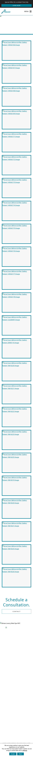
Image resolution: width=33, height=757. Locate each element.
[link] (16, 692)
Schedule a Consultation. (16, 602)
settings (24, 750)
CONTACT (17, 611)
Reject (20, 754)
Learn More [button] (16, 5)
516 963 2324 (17, 713)
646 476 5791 (17, 665)
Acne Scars (19, 26)
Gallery (10, 26)
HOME (4, 26)
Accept (13, 754)
